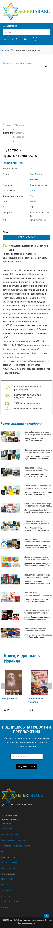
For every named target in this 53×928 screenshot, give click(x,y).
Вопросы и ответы (9, 862)
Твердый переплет (39, 185)
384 (31, 196)
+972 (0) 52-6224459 (10, 819)
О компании (6, 828)
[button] (45, 66)
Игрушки (5, 907)
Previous (3, 686)
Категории (11, 26)
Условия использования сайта (15, 840)
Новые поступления (10, 901)
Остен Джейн (13, 163)
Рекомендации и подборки (22, 423)
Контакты (5, 851)
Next (50, 686)
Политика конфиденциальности (15, 846)
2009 (32, 190)
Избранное (6, 890)
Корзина (5, 885)
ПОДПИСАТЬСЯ (26, 766)
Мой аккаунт (7, 879)
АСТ (32, 168)
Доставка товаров (9, 834)
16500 (33, 201)
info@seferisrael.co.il (10, 815)
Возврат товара (8, 868)
